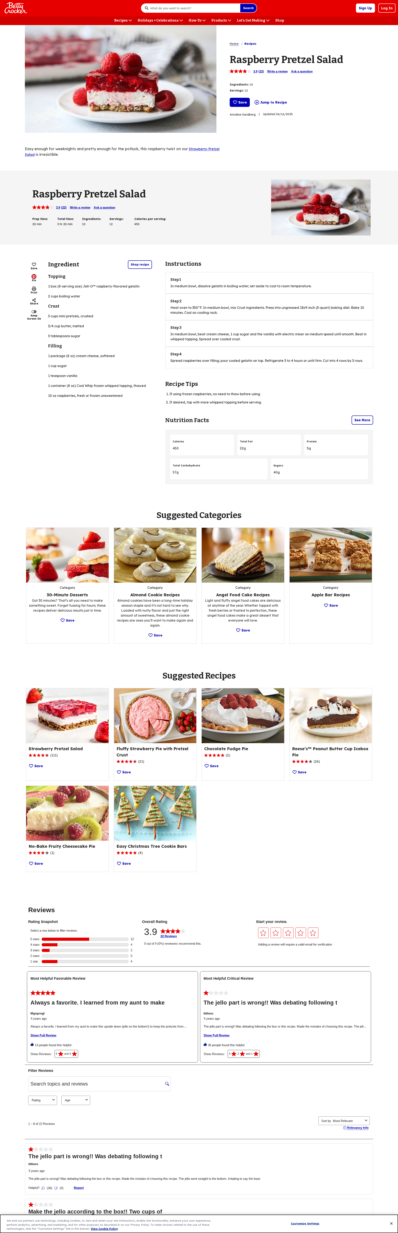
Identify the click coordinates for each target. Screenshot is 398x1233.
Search (248, 8)
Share (34, 303)
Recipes (250, 44)
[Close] (391, 1223)
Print (34, 292)
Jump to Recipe (273, 102)
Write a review (277, 71)
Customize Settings (305, 1223)
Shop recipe (140, 264)
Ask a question (302, 71)
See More (362, 420)
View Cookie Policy (104, 1228)
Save (242, 102)
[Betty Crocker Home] (15, 8)
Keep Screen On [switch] (34, 317)
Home (234, 44)
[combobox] (194, 8)
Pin (34, 280)
